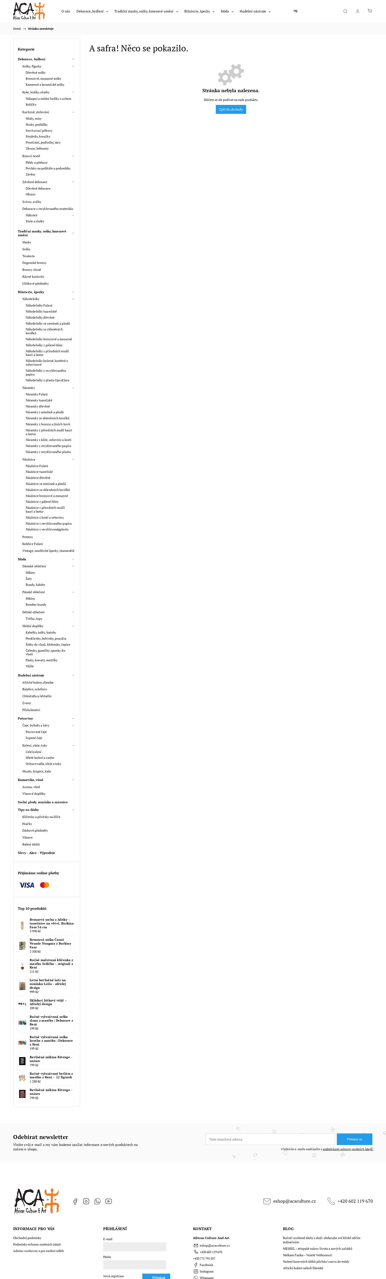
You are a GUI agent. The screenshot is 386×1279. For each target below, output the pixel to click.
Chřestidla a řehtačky (37, 696)
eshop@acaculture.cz (294, 1201)
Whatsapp (97, 1201)
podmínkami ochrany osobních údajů (347, 1149)
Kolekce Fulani (32, 544)
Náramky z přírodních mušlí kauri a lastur (49, 432)
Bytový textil (31, 156)
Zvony (26, 703)
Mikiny (30, 572)
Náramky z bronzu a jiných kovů (48, 424)
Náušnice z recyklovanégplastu (47, 529)
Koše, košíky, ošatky (35, 92)
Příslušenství (31, 710)
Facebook (75, 1201)
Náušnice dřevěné (38, 478)
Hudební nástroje (31, 675)
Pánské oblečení (33, 592)
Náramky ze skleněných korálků (47, 418)
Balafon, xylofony (34, 689)
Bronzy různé (31, 269)
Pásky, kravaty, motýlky (41, 660)
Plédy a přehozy (37, 162)
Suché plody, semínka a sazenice (43, 802)
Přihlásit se (354, 1139)
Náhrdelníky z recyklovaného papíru (46, 372)
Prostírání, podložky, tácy (43, 142)
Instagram (86, 1201)
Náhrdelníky (30, 299)
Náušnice (28, 459)
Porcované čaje (36, 732)
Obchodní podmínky (27, 1238)
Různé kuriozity (33, 276)
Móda (22, 559)
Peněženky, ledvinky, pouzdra (46, 638)
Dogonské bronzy (34, 263)
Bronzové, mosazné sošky (43, 78)
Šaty (29, 578)
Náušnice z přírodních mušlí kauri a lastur (45, 509)
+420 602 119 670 (355, 1201)
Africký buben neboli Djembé (303, 1268)
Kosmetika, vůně (31, 780)
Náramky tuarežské (39, 400)
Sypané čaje (34, 738)
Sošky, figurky (31, 66)
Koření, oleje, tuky (34, 745)
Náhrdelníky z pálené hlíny (44, 345)
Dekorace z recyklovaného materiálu (47, 209)
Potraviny (25, 718)
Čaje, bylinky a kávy (35, 725)
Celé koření (33, 752)
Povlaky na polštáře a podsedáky (48, 168)
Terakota (28, 256)
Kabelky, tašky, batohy (41, 632)
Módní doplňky (32, 626)
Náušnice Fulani (37, 466)
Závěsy (31, 174)
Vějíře (30, 666)
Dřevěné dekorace (38, 188)
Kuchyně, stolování (35, 112)
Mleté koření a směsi (40, 757)
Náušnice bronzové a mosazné (47, 496)
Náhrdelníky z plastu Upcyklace (47, 380)
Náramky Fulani (37, 394)
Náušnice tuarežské (39, 471)
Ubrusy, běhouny (37, 148)
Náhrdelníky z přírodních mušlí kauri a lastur (47, 353)
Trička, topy (34, 618)
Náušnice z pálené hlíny (42, 501)
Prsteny (27, 537)
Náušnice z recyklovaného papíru (49, 523)
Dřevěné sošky (36, 72)
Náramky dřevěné (38, 406)
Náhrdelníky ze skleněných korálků (44, 331)
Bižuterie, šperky (31, 292)
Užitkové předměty (35, 283)
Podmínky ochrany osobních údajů (37, 1244)
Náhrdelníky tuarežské (41, 311)
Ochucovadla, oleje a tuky (43, 764)
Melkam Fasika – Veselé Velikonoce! (307, 1255)
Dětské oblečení (33, 612)
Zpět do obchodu (231, 109)
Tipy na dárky (28, 809)
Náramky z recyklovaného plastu (48, 452)
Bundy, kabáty (35, 584)
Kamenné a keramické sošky (45, 84)
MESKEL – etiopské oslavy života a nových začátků (317, 1248)
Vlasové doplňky (34, 793)
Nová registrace (113, 1276)
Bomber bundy (36, 604)
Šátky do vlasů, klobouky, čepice (48, 644)
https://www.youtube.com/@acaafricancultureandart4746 (108, 1201)
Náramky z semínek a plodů (45, 412)
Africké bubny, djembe (38, 682)
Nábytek (31, 215)
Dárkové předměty (35, 830)
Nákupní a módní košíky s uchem (48, 98)
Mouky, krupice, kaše (36, 771)
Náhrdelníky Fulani (39, 305)
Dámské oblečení (34, 566)
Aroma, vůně (31, 787)
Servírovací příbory (39, 130)
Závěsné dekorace (34, 182)
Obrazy (31, 194)
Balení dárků (31, 844)
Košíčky (31, 104)
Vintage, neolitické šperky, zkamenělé (48, 551)
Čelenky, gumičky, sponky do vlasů (45, 652)
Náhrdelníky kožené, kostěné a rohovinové (47, 363)
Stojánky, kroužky (38, 136)
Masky (26, 242)
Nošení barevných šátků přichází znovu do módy (316, 1261)
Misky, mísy (34, 118)
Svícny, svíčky (31, 202)
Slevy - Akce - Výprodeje (36, 853)
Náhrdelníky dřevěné (40, 317)
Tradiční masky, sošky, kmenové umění (42, 233)
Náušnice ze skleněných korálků (48, 490)
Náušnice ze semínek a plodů (46, 484)
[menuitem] (65, 11)
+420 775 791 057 (204, 1258)
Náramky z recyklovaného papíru (48, 446)
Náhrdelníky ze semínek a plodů (48, 323)
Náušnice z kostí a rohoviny (45, 517)
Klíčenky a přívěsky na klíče (41, 817)
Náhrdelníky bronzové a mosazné (49, 339)
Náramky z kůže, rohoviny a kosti (48, 440)
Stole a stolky (35, 221)
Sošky (26, 249)
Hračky (27, 824)
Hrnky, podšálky (37, 124)
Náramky (28, 388)
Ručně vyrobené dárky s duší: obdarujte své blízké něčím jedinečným (321, 1240)
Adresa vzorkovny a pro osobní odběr (38, 1251)
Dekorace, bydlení (31, 59)
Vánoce (27, 837)
